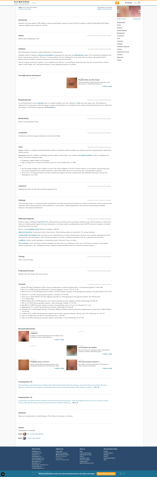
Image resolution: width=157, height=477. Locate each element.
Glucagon (21, 385)
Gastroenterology (36, 458)
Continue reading (107, 86)
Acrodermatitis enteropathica (27, 235)
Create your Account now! (106, 474)
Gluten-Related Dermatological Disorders (60, 385)
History (119, 25)
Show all (96, 387)
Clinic (118, 38)
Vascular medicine (36, 468)
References (120, 57)
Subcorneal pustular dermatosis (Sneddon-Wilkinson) (54, 403)
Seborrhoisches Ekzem (109, 458)
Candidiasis (22, 240)
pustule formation (86, 155)
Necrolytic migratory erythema (40, 387)
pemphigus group (33, 229)
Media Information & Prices (86, 463)
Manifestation (121, 33)
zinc (79, 103)
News (81, 451)
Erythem (106, 451)
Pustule (36, 403)
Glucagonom (28, 385)
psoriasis (42, 222)
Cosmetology (35, 453)
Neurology (34, 463)
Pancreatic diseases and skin (58, 387)
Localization (120, 36)
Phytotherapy (35, 466)
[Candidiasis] (23, 336)
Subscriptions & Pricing (85, 454)
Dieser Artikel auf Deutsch (105, 9)
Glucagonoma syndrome (40, 385)
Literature (119, 54)
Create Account (84, 453)
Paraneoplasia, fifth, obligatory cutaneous (79, 387)
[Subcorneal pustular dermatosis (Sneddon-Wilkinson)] (71, 365)
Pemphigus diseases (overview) (87, 400)
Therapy (119, 49)
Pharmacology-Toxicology (38, 465)
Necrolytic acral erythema (92, 385)
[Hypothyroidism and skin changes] (71, 83)
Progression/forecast (123, 52)
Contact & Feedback (85, 459)
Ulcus (105, 459)
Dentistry (34, 454)
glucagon (41, 103)
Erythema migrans (108, 453)
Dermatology (35, 456)
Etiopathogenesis (122, 30)
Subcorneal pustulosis (25, 232)
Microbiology (35, 461)
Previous (118, 11)
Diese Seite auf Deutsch (63, 454)
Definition (119, 28)
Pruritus (106, 456)
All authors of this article (24, 9)
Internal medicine (36, 459)
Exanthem (106, 454)
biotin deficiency (50, 107)
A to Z (39, 451)
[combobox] (72, 2)
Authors (119, 60)
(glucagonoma (79, 55)
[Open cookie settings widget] (3, 474)
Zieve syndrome (23, 243)
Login (89, 453)
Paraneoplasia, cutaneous (70, 400)
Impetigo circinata (79, 385)
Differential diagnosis (123, 46)
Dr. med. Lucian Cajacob (33, 438)
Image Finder (137, 19)
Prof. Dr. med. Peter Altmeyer (34, 434)
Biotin (38, 400)
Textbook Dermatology (61, 453)
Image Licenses (84, 461)
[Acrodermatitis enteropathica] (71, 350)
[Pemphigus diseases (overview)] (23, 365)
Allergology (35, 451)
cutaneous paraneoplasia (45, 55)
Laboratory (120, 41)
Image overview (121, 19)
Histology (119, 44)
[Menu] (139, 3)
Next (140, 11)
